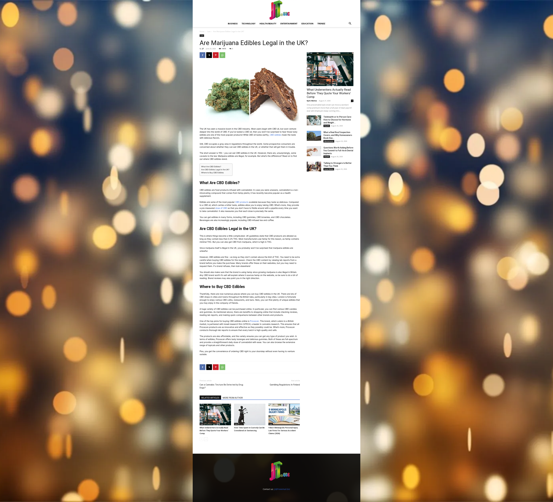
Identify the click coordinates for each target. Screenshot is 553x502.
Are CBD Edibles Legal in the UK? (215, 170)
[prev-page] (201, 439)
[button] (349, 23)
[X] (209, 55)
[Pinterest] (216, 55)
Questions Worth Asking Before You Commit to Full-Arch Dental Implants (338, 151)
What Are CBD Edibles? (211, 167)
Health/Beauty (268, 23)
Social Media (328, 169)
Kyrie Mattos (312, 101)
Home (202, 31)
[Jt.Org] (276, 10)
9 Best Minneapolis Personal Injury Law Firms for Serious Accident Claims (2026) (283, 431)
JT (203, 48)
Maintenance (328, 141)
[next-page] (206, 439)
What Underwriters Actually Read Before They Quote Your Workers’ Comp (214, 431)
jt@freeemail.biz (282, 489)
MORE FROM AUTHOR (233, 398)
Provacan (254, 321)
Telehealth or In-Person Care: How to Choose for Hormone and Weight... (337, 120)
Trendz (321, 23)
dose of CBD (221, 208)
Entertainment (288, 23)
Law (208, 31)
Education (307, 23)
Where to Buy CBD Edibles (212, 173)
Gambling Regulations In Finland (285, 384)
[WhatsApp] (222, 55)
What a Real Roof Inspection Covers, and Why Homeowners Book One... (337, 135)
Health (326, 126)
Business (233, 23)
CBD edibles (275, 135)
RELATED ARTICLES (210, 398)
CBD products (241, 202)
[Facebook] (202, 55)
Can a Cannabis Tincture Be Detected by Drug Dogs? (221, 386)
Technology (248, 23)
